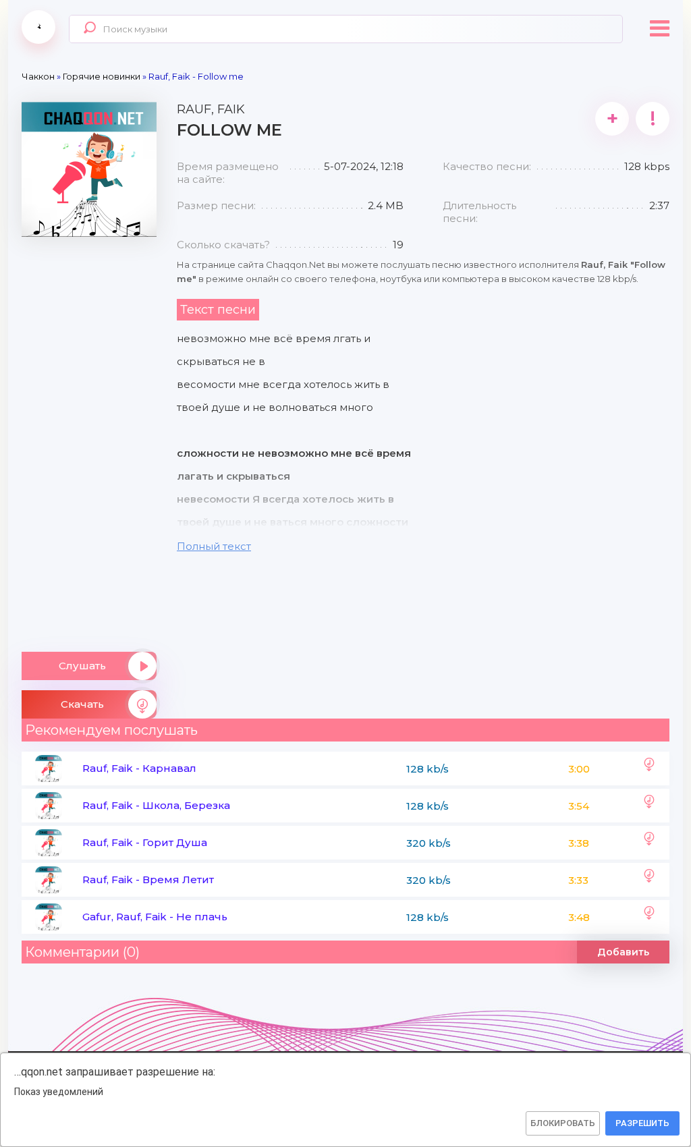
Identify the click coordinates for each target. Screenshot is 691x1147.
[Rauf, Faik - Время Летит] (649, 879)
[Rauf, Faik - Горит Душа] (649, 842)
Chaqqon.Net (38, 27)
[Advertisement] (89, 439)
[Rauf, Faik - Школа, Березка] (649, 805)
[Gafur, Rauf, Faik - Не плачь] (649, 916)
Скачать (82, 704)
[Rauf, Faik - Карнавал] (649, 768)
